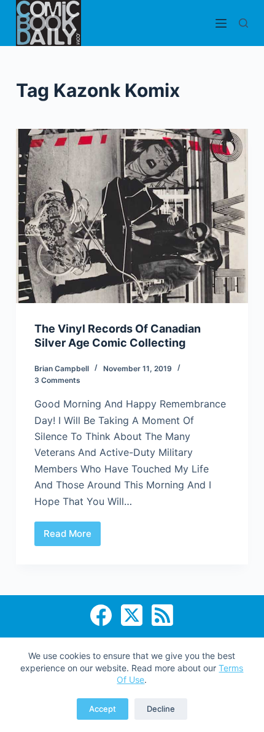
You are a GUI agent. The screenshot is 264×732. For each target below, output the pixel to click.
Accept (102, 709)
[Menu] (221, 23)
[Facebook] (101, 615)
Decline (161, 709)
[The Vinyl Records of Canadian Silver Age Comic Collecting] (132, 216)
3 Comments (57, 380)
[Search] (243, 23)
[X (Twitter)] (131, 615)
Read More (72, 537)
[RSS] (162, 615)
